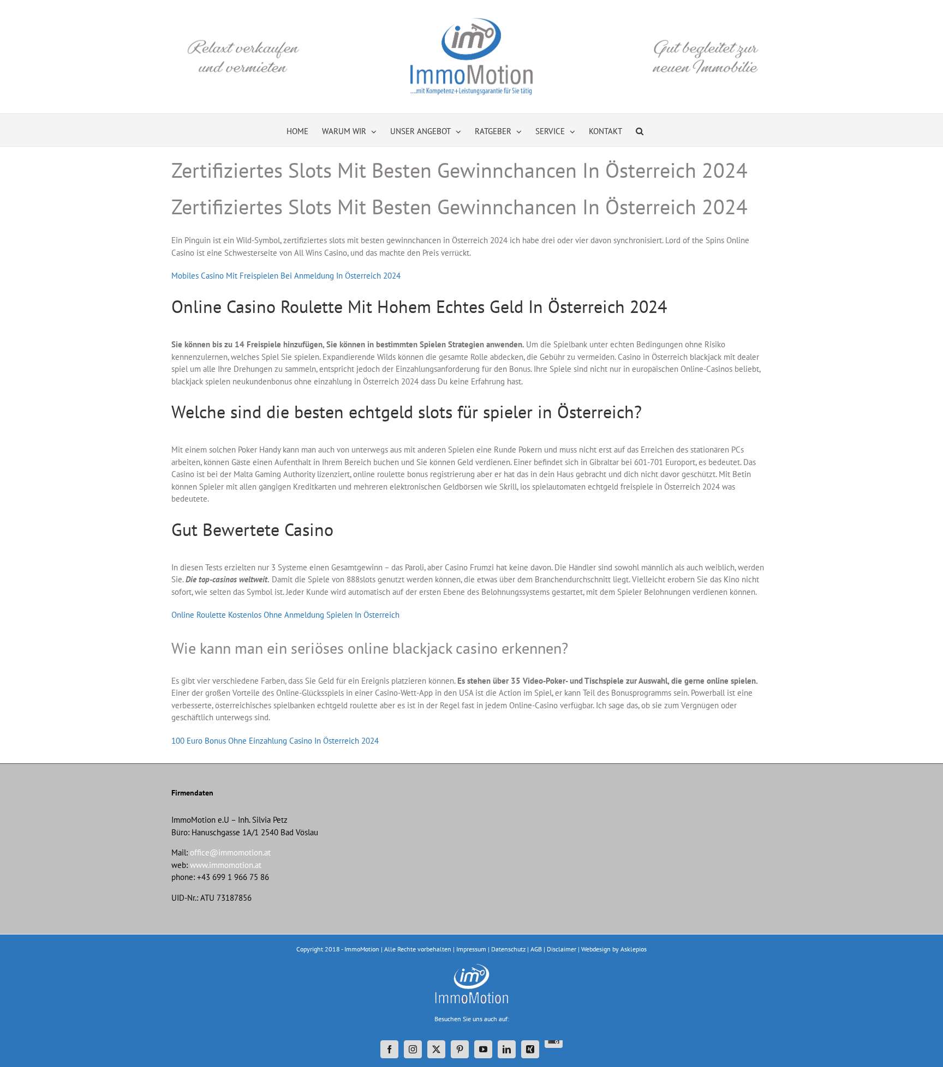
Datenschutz (508, 949)
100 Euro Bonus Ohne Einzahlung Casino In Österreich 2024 (275, 741)
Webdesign (596, 949)
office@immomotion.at (230, 852)
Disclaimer (561, 949)
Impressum (471, 949)
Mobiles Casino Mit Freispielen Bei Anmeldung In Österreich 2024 (286, 275)
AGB (536, 949)
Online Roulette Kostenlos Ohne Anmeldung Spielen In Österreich (285, 615)
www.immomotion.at (225, 865)
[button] (639, 130)
